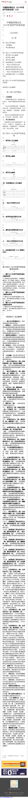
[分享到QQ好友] (7, 16)
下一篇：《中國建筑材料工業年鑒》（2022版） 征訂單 (13, 756)
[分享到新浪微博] (12, 16)
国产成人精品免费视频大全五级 (6, 797)
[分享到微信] (9, 16)
